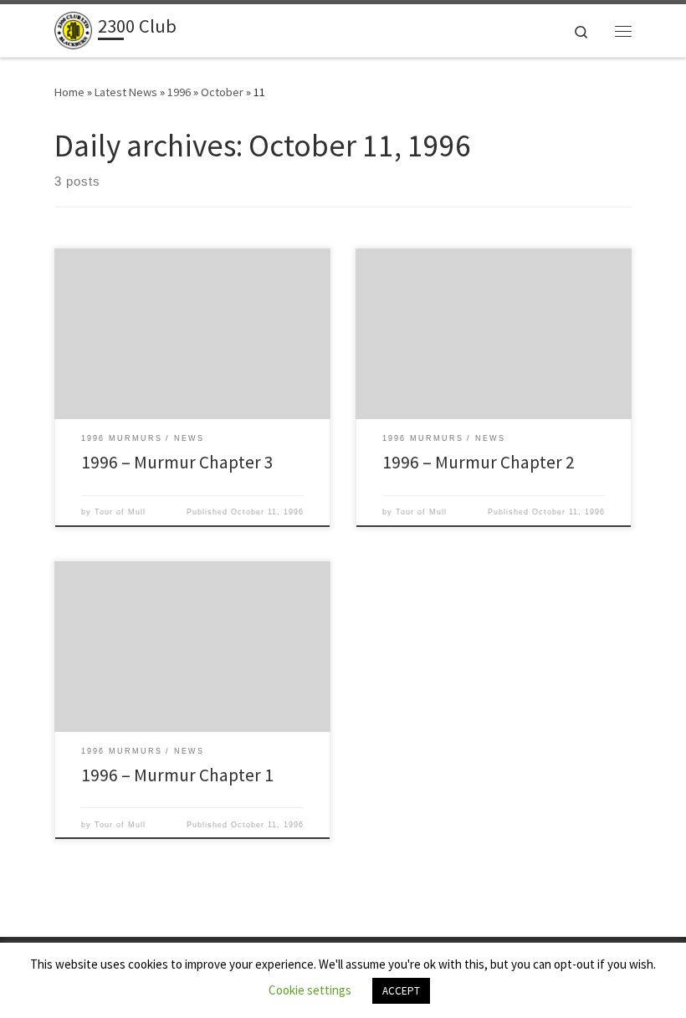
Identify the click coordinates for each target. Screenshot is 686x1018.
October (222, 92)
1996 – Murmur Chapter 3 (177, 462)
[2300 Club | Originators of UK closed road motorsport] (73, 28)
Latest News (126, 92)
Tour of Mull (120, 512)
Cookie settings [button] (310, 990)
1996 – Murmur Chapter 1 (177, 775)
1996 (179, 92)
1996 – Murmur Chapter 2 (478, 462)
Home (69, 92)
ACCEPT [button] (401, 991)
